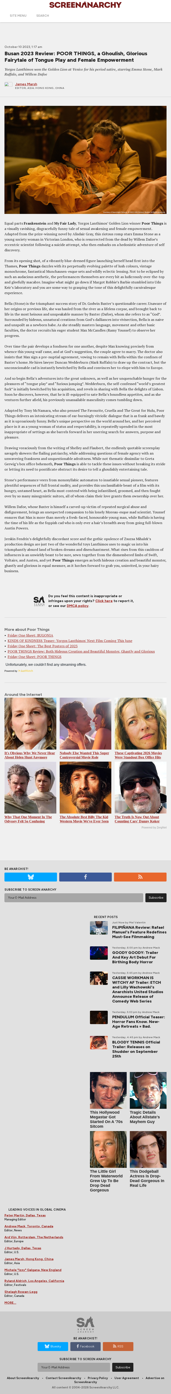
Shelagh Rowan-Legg (20, 1292)
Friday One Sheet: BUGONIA (30, 635)
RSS (120, 1346)
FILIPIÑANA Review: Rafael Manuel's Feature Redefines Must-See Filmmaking (139, 932)
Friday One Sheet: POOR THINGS (34, 656)
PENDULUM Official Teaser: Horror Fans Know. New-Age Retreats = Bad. (138, 1022)
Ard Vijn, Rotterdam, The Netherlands (33, 1237)
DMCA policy (77, 606)
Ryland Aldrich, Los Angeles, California (34, 1281)
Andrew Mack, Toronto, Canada (28, 1226)
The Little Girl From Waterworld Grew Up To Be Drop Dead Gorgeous (106, 1180)
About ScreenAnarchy (23, 1378)
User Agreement (126, 1378)
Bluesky (56, 1346)
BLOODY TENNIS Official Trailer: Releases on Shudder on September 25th (136, 1049)
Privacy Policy (98, 1378)
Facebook (87, 1346)
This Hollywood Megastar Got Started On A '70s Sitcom (106, 1119)
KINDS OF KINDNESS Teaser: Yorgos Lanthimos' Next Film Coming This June (70, 640)
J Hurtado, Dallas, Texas (22, 1248)
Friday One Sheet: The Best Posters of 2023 (43, 646)
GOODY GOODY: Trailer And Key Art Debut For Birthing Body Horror (135, 957)
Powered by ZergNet (154, 827)
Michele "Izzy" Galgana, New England (32, 1270)
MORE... (10, 1303)
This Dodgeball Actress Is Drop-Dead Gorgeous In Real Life (147, 1178)
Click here (104, 601)
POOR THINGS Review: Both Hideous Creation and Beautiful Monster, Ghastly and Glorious (81, 651)
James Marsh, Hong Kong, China (28, 1259)
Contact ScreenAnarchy (63, 1378)
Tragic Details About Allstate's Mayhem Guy (145, 1117)
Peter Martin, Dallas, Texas (25, 1215)
